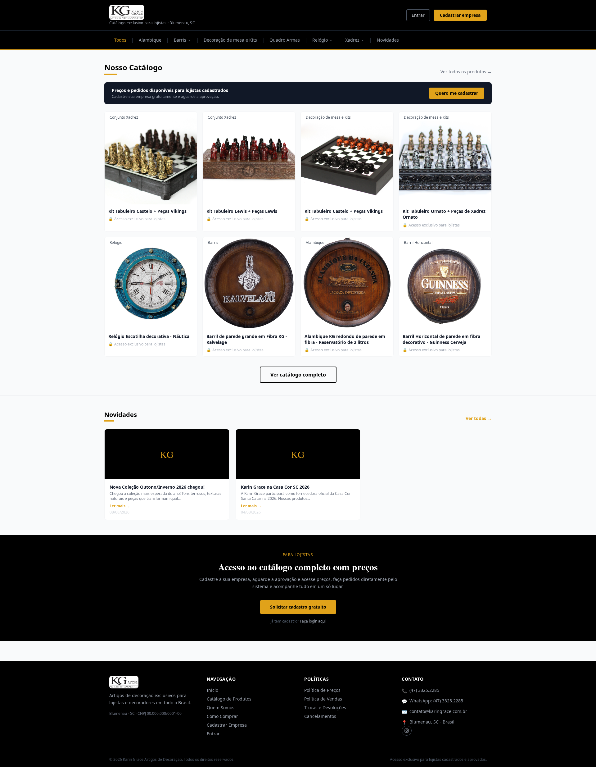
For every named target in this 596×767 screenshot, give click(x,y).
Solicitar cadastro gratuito (298, 607)
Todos (120, 40)
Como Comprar (222, 716)
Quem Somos (220, 707)
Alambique (150, 40)
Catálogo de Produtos (229, 699)
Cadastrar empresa (460, 15)
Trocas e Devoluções (325, 707)
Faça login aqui (313, 621)
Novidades (388, 40)
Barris (180, 40)
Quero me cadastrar (456, 93)
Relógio (320, 40)
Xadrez (352, 40)
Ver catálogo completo (298, 374)
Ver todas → (479, 418)
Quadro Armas (284, 40)
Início (212, 690)
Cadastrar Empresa (227, 725)
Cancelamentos (320, 716)
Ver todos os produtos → (466, 72)
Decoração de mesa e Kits (230, 40)
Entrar (418, 15)
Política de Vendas (323, 699)
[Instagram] (407, 731)
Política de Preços (322, 690)
